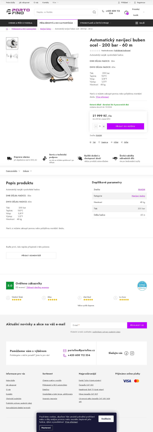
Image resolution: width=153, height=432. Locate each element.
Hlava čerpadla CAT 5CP (88, 394)
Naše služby (10, 2)
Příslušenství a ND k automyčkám (55, 385)
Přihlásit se (137, 325)
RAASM (99, 135)
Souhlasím (106, 418)
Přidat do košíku (125, 126)
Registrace (141, 2)
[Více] (140, 23)
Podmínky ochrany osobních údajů (19, 403)
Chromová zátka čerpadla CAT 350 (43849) (94, 400)
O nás (36, 2)
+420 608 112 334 (112, 12)
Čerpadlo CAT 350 (86, 385)
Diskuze (26, 171)
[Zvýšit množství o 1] (104, 126)
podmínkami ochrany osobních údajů (106, 332)
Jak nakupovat (24, 2)
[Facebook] (126, 353)
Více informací (71, 422)
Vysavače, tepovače (50, 398)
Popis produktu (11, 171)
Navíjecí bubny (138, 196)
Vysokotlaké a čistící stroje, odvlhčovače (58, 394)
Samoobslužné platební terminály (18, 408)
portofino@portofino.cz (81, 350)
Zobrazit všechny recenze (38, 287)
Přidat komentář (31, 255)
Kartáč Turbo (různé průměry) (90, 380)
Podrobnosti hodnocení (122, 51)
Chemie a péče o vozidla (52, 380)
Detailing (46, 389)
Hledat (94, 12)
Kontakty (46, 2)
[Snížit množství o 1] (96, 126)
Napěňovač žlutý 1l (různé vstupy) (91, 389)
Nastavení (46, 427)
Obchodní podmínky (13, 398)
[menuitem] (21, 23)
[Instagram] (132, 353)
